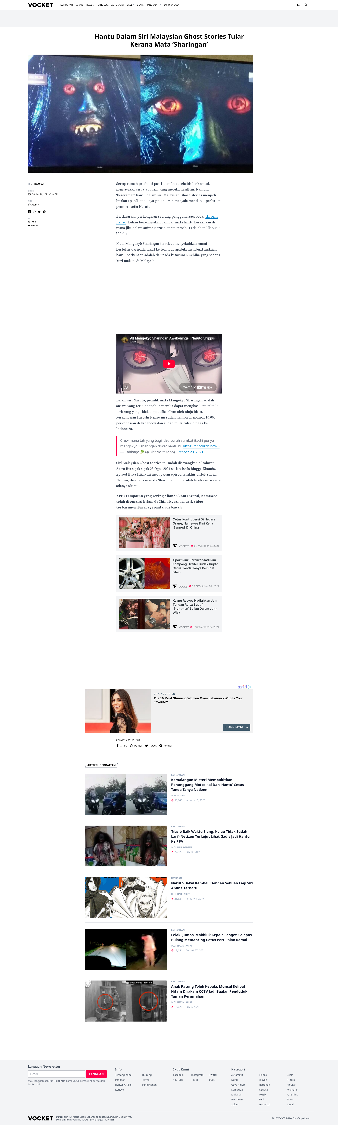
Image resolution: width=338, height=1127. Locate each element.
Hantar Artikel (123, 1084)
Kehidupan (66, 4)
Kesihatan (292, 1089)
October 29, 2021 (189, 451)
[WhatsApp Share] (34, 211)
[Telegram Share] (44, 211)
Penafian (120, 1079)
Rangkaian (152, 4)
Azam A (35, 204)
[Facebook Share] (29, 211)
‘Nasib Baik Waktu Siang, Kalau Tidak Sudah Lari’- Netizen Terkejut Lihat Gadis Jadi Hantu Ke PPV (210, 836)
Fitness (291, 1079)
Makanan (236, 1094)
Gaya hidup (238, 1084)
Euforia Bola (172, 4)
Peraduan (237, 1099)
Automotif (117, 4)
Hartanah (264, 1084)
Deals (140, 4)
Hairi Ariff (183, 894)
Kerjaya (119, 1089)
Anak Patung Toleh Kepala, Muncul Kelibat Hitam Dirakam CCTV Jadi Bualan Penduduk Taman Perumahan (209, 991)
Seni (261, 1099)
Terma (145, 1079)
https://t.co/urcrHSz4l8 (201, 446)
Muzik (262, 1094)
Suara (290, 1099)
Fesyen (263, 1079)
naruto (34, 225)
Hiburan (39, 183)
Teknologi (102, 4)
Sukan (79, 4)
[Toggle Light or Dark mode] (298, 5)
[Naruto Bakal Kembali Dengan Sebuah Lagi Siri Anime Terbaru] (126, 897)
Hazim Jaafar (184, 946)
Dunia (234, 1079)
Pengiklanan (149, 1084)
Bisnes (263, 1074)
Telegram (59, 1080)
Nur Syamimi (184, 847)
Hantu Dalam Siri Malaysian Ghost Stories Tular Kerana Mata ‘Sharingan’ (169, 40)
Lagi (129, 4)
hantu (33, 222)
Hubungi (147, 1074)
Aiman (181, 796)
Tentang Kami (123, 1074)
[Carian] (306, 5)
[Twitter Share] (39, 211)
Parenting (292, 1094)
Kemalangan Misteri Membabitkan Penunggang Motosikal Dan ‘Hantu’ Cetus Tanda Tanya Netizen (207, 784)
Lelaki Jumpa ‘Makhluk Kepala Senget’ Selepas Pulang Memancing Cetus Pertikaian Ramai (211, 937)
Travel (89, 4)
